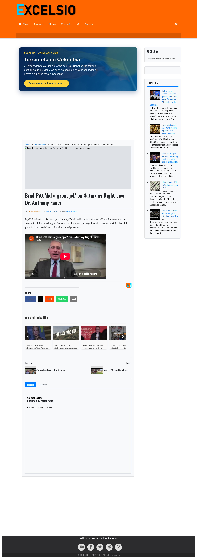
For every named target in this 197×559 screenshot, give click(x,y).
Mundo (52, 24)
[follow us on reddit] (109, 547)
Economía (66, 24)
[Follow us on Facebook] (90, 547)
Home (25, 24)
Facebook (30, 298)
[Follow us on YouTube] (81, 547)
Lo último (38, 24)
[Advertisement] (78, 115)
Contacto (89, 24)
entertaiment (71, 211)
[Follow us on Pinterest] (118, 547)
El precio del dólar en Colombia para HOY (170, 185)
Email (73, 298)
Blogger (30, 384)
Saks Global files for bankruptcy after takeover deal (170, 213)
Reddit (49, 298)
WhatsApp (62, 298)
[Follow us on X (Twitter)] (99, 547)
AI (77, 24)
